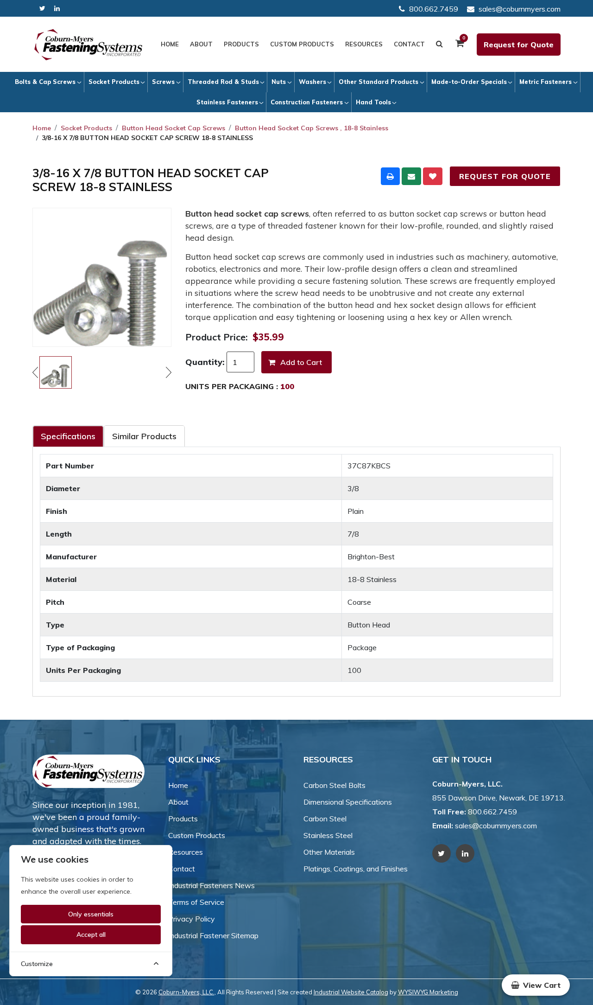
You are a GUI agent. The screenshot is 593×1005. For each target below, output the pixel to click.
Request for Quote (519, 44)
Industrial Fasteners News (211, 885)
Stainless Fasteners (227, 102)
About (201, 44)
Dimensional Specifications (347, 802)
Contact (409, 44)
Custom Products (302, 44)
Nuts (278, 81)
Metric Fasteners (545, 81)
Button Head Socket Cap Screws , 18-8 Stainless (311, 128)
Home (170, 44)
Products (241, 44)
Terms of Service (196, 902)
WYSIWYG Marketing (428, 992)
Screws (163, 81)
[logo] (88, 45)
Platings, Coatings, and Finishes (355, 868)
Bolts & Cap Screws (45, 81)
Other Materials (329, 852)
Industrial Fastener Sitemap (213, 935)
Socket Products (113, 81)
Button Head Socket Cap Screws (173, 128)
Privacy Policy (191, 918)
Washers (312, 81)
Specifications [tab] (68, 436)
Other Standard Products (378, 81)
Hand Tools (373, 102)
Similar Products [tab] (144, 436)
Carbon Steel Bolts (334, 785)
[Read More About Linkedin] (57, 8)
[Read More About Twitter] (42, 8)
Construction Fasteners (307, 102)
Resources (364, 44)
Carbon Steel (325, 818)
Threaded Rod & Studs (223, 81)
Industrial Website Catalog (351, 992)
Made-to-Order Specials (469, 81)
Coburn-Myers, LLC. (186, 992)
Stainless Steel (328, 835)
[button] (536, 985)
